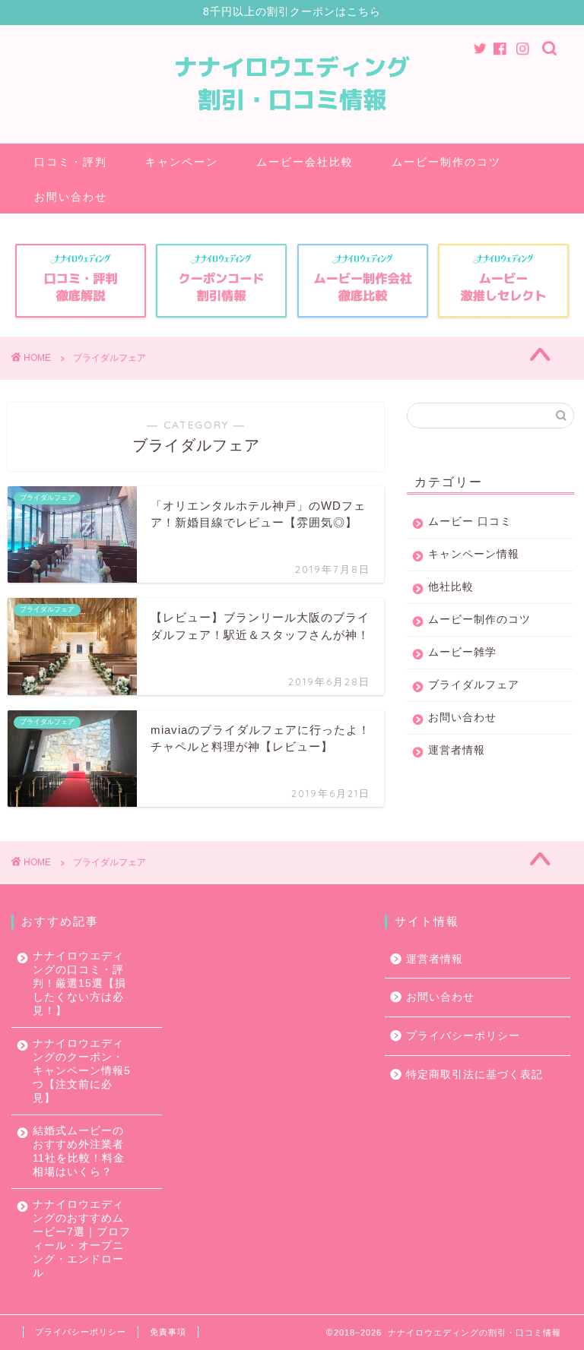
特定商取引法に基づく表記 (474, 1074)
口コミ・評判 (70, 162)
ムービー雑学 (462, 652)
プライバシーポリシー (463, 1036)
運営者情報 (456, 750)
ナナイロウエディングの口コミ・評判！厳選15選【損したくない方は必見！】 (79, 983)
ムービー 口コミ (470, 521)
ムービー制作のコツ (446, 162)
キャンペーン (181, 162)
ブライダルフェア (473, 685)
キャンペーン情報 (473, 554)
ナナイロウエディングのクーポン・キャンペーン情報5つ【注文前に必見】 (82, 1071)
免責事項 (168, 1331)
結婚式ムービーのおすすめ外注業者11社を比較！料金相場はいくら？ (79, 1151)
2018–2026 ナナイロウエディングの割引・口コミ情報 (447, 1332)
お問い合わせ (70, 197)
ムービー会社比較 (305, 162)
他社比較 (451, 587)
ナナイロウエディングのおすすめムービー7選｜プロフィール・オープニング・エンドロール (82, 1239)
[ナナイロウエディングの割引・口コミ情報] (292, 132)
